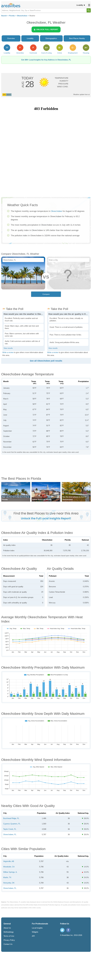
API (33, 936)
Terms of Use (9, 936)
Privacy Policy (9, 940)
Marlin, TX (7, 877)
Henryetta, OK (8, 883)
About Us (7, 928)
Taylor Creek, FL (9, 829)
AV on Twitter (62, 930)
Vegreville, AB (8, 861)
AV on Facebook (68, 930)
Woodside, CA (8, 867)
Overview (11, 38)
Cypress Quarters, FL (11, 824)
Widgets (35, 932)
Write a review (8, 352)
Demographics (51, 38)
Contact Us (8, 944)
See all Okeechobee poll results (46, 361)
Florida (12, 16)
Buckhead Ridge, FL (11, 818)
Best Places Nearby (77, 38)
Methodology (9, 932)
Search (4, 16)
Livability (79, 5)
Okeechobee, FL (9, 834)
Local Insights (37, 928)
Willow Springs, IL (10, 872)
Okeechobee (22, 16)
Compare (46, 294)
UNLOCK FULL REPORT (47, 29)
